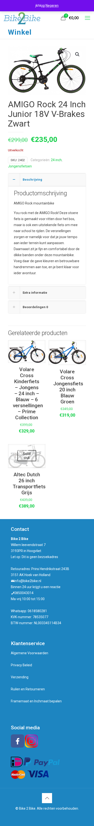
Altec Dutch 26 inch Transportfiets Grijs (29, 484)
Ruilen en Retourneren (28, 689)
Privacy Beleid (21, 665)
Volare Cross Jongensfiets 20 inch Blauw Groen (68, 387)
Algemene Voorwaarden (29, 653)
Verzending (19, 677)
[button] (77, 54)
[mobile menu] (87, 18)
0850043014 (24, 593)
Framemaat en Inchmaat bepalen (36, 701)
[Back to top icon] (47, 798)
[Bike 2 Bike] (22, 18)
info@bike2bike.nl (27, 581)
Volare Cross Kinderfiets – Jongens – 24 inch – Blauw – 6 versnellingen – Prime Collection (28, 393)
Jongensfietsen (20, 166)
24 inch (56, 160)
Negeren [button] (52, 5)
